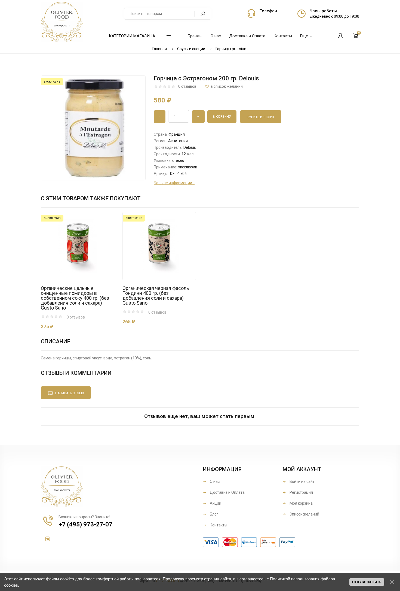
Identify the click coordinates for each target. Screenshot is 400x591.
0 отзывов (187, 86)
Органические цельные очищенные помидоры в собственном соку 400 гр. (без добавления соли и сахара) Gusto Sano (75, 298)
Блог (213, 514)
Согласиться (366, 582)
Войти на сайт (302, 481)
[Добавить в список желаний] (224, 86)
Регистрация (301, 492)
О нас (214, 481)
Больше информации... (174, 183)
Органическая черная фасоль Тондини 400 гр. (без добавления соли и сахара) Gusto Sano (155, 295)
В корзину (68, 269)
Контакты (218, 525)
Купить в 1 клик (261, 117)
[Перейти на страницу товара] (77, 246)
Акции (215, 503)
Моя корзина (301, 503)
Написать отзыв (69, 393)
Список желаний (304, 514)
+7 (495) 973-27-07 (85, 524)
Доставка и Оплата (227, 492)
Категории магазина (132, 36)
